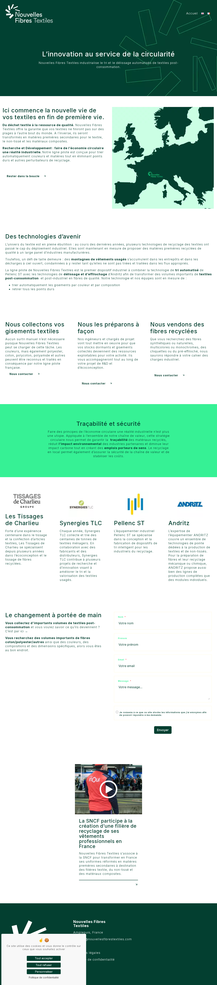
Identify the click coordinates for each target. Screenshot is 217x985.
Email (121, 659)
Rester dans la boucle (23, 176)
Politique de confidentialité (94, 959)
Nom (120, 617)
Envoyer (163, 730)
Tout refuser (44, 965)
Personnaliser (44, 971)
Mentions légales (86, 952)
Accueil (192, 13)
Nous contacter (21, 374)
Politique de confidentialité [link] (44, 977)
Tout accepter (44, 958)
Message (123, 681)
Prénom (122, 638)
